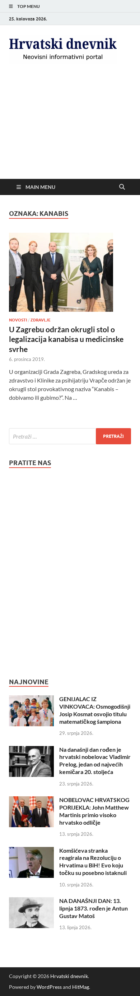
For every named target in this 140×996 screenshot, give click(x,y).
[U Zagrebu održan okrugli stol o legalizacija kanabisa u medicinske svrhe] (70, 272)
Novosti (18, 320)
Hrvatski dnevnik (69, 976)
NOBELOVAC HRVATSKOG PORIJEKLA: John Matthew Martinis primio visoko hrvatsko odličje (94, 810)
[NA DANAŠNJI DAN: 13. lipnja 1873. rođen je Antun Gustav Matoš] (31, 901)
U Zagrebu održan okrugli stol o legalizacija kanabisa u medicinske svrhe (66, 339)
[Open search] (122, 187)
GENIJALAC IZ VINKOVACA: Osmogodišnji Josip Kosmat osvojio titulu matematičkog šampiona (94, 709)
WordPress (49, 987)
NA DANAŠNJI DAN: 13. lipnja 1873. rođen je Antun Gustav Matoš (93, 908)
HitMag (80, 987)
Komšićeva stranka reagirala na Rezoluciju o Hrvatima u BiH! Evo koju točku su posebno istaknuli (93, 861)
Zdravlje (41, 320)
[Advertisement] (70, 127)
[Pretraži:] (70, 436)
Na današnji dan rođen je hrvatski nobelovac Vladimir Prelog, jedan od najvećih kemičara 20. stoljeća (95, 760)
